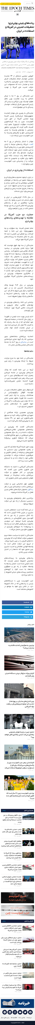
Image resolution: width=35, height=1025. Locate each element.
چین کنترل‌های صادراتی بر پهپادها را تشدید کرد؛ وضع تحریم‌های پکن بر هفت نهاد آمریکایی (20, 704)
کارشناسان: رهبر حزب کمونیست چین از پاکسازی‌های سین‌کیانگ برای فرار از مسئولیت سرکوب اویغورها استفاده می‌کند (19, 765)
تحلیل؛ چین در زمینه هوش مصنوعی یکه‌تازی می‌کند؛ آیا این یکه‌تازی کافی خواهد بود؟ (19, 734)
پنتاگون (30, 489)
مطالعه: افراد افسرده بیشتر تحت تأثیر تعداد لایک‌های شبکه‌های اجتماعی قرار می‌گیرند (11, 843)
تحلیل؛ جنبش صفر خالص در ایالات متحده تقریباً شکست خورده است (12, 975)
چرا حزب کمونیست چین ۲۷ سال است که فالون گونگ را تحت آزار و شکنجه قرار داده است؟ (20, 796)
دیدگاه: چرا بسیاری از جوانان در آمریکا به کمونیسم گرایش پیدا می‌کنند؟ (11, 987)
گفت (31, 144)
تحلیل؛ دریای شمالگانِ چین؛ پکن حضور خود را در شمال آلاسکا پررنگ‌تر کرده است (11, 940)
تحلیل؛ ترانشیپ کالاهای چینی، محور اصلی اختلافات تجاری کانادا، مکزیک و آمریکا (11, 867)
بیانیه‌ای (24, 342)
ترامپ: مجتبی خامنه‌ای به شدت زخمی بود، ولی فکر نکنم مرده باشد (11, 831)
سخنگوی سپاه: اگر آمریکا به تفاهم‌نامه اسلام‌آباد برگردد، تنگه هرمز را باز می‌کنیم (12, 855)
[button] (17, 14)
